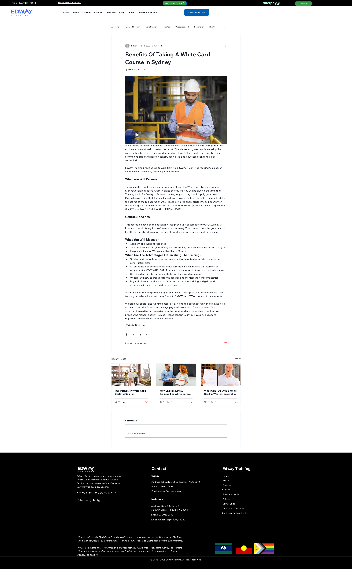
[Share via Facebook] (126, 334)
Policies (226, 499)
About (225, 480)
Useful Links (228, 503)
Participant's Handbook (234, 513)
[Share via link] (146, 334)
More (223, 27)
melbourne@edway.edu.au (171, 519)
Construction (151, 27)
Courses (226, 485)
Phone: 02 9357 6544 (162, 486)
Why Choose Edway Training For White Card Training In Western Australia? (174, 392)
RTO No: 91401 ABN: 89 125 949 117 (96, 493)
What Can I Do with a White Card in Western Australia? (220, 392)
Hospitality (199, 27)
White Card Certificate (135, 325)
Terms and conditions (233, 508)
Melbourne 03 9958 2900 (69, 2)
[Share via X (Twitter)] (133, 334)
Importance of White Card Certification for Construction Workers (130, 392)
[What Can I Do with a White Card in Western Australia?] (220, 375)
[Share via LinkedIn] (140, 334)
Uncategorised (182, 27)
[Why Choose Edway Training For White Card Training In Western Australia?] (176, 375)
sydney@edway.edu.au (170, 491)
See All (238, 358)
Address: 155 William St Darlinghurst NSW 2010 (175, 481)
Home (225, 476)
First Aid (166, 27)
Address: (156, 506)
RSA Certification (132, 27)
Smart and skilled (231, 494)
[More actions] (225, 45)
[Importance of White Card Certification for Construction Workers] (131, 375)
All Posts (115, 27)
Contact (226, 489)
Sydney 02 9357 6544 (26, 3)
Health (212, 27)
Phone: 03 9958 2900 (162, 514)
